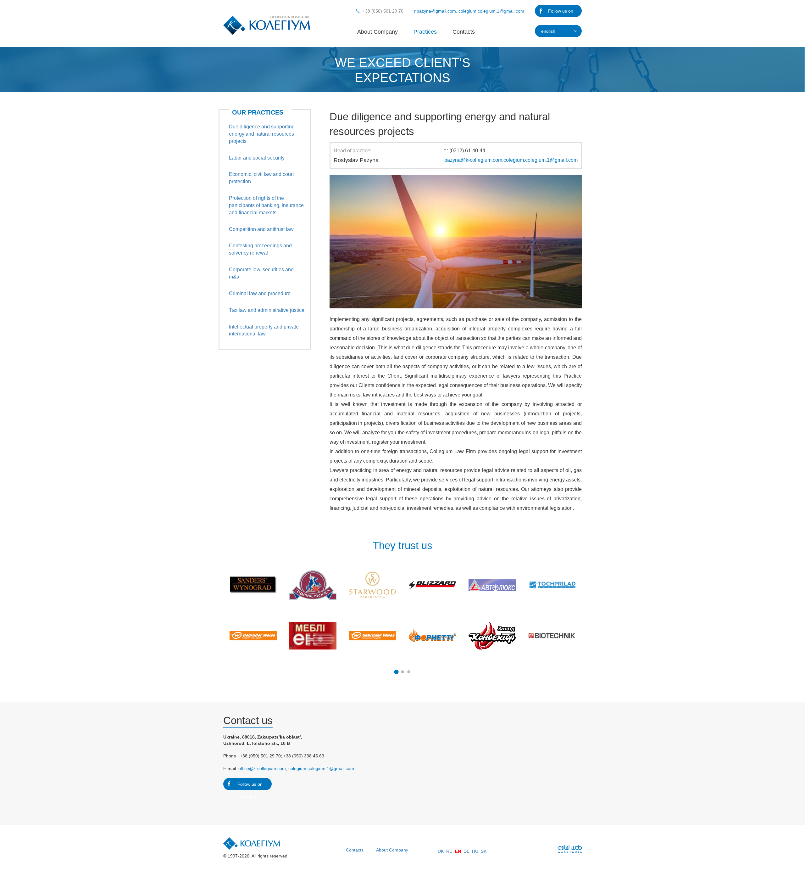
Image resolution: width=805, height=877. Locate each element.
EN (458, 851)
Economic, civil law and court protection (261, 177)
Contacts (463, 32)
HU (475, 851)
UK (441, 851)
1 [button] (396, 672)
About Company (377, 32)
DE (466, 851)
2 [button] (402, 672)
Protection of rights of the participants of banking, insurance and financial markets (266, 205)
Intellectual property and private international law (264, 330)
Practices (425, 32)
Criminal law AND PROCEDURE (260, 293)
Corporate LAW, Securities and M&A (261, 273)
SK (483, 851)
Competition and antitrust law (261, 229)
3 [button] (409, 672)
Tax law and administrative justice (266, 310)
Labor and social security (257, 157)
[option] (253, 610)
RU (449, 851)
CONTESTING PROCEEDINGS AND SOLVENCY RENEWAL (260, 249)
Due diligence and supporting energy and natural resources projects (262, 134)
